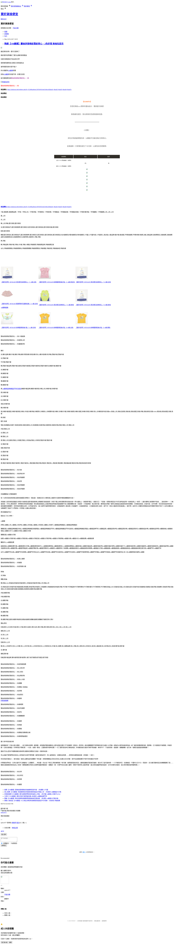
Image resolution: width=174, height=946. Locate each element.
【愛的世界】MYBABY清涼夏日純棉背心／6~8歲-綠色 (93, 305)
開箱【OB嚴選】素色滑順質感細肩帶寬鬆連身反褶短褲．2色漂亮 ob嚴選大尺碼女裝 (31, 798)
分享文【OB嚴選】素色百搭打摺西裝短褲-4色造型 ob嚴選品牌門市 (25, 796)
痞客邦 (14, 822)
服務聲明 (104, 921)
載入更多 (3, 834)
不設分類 (15, 28)
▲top (2, 831)
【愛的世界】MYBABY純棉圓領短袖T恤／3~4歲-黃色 (92, 327)
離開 (10, 942)
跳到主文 (4, 19)
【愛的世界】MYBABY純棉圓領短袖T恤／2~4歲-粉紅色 (57, 282)
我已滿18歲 (4, 942)
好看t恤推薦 (4, 700)
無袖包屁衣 (5, 82)
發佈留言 (3, 845)
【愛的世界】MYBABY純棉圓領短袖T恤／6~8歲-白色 (56, 327)
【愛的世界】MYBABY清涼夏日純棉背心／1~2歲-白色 (18, 282)
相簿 (5, 31)
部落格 (6, 34)
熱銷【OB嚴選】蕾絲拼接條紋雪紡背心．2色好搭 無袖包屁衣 (34, 43)
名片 (5, 36)
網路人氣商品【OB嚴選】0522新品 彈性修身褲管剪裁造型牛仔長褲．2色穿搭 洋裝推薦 (32, 800)
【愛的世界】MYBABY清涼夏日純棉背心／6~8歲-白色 (93, 282)
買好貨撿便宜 (9, 14)
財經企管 (15, 828)
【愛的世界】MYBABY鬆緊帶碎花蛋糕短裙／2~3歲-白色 (19, 303)
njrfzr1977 (4, 812)
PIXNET (73, 921)
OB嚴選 (10, 70)
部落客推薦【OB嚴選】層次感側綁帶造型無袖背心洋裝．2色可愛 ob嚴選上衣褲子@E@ (32, 794)
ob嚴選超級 (4, 307)
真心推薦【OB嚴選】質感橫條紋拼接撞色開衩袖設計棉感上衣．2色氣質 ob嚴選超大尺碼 (32, 792)
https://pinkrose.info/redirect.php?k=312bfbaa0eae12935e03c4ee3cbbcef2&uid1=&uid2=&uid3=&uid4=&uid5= (39, 89)
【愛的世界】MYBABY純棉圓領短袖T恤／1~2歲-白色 (18, 327)
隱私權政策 (97, 921)
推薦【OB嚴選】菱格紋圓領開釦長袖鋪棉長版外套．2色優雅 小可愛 (26, 789)
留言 (17, 822)
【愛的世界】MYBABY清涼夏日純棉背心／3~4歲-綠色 (56, 305)
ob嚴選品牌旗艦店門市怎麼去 (12, 388)
